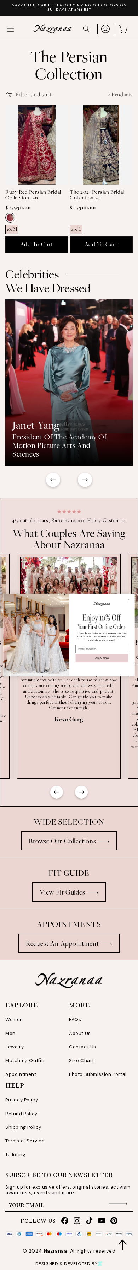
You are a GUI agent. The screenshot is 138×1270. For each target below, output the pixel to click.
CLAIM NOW (102, 658)
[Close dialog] (129, 599)
